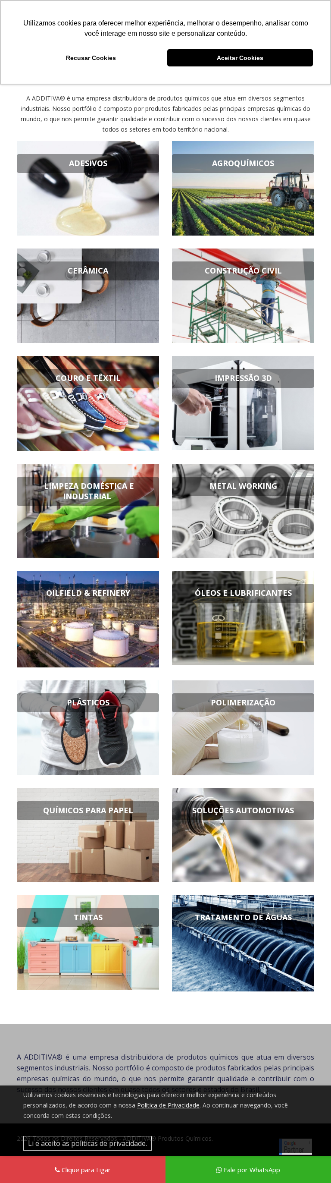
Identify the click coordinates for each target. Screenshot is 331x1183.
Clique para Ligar (85, 1169)
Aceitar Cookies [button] (240, 57)
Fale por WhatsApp (251, 1169)
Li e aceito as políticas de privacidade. (87, 1143)
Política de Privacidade (168, 1105)
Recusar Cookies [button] (91, 57)
